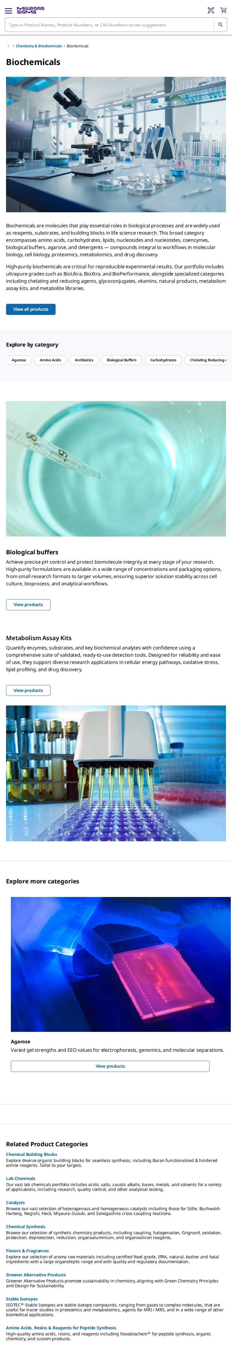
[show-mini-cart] (223, 10)
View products (110, 1066)
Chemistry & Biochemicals (39, 45)
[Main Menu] (8, 10)
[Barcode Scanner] (210, 10)
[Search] (220, 25)
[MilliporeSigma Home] (30, 10)
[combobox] (116, 24)
